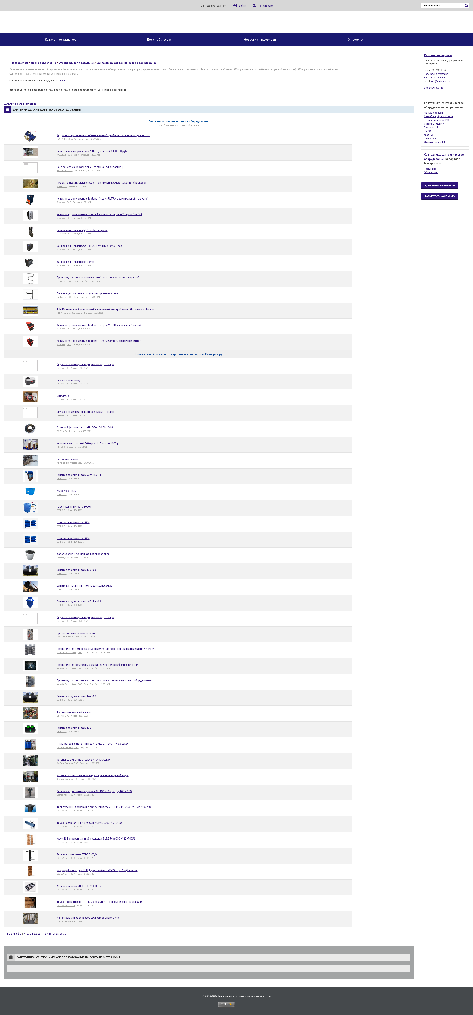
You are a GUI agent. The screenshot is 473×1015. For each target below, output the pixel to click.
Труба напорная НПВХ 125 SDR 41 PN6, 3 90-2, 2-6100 (89, 823)
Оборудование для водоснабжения (318, 69)
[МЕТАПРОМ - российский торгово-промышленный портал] (38, 22)
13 (39, 933)
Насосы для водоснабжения (216, 69)
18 (57, 933)
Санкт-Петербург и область (438, 116)
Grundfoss (63, 396)
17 (53, 933)
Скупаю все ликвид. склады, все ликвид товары (85, 364)
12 (35, 933)
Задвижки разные (68, 459)
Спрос (62, 80)
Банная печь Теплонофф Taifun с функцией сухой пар (89, 246)
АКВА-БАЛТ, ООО (64, 154)
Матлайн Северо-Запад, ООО (69, 652)
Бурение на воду (72, 69)
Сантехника (15, 73)
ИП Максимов (63, 463)
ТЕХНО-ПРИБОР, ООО (66, 139)
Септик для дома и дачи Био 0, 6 (76, 570)
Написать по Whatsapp (436, 73)
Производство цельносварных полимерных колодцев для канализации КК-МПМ (105, 649)
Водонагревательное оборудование (104, 69)
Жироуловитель (66, 490)
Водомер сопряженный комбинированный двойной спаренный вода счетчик (103, 135)
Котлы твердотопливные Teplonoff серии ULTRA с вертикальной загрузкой (102, 198)
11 (31, 933)
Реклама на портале (438, 55)
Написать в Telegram (435, 77)
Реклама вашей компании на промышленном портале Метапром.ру (178, 354)
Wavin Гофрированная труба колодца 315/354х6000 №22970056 (96, 838)
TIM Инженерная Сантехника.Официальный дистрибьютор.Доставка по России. (106, 309)
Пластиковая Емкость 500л (73, 522)
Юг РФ (427, 131)
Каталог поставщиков (60, 39)
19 (60, 933)
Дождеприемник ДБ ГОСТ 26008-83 (79, 886)
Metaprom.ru (225, 996)
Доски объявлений (160, 39)
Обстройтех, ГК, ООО (66, 794)
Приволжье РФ (432, 127)
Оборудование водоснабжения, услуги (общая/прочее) (265, 69)
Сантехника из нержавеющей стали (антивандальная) (90, 167)
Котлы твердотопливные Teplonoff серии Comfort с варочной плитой (99, 340)
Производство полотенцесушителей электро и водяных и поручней (98, 277)
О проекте (355, 39)
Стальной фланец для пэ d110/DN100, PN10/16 (85, 427)
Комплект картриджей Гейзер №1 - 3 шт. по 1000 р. (88, 443)
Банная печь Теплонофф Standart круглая (82, 230)
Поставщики (430, 168)
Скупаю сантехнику (69, 380)
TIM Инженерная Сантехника (69, 313)
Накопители (191, 69)
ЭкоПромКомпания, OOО (67, 747)
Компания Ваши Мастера (68, 636)
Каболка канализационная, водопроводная (83, 554)
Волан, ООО (62, 186)
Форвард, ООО (63, 557)
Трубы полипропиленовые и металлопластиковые (52, 73)
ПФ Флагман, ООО (64, 281)
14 (42, 933)
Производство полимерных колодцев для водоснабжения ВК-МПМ (97, 664)
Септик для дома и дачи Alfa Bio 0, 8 (79, 601)
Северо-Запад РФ (434, 123)
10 (27, 933)
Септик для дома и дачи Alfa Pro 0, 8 (79, 475)
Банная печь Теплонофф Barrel (75, 262)
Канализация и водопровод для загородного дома (88, 917)
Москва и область (433, 112)
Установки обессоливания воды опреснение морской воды (92, 775)
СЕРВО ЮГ (61, 478)
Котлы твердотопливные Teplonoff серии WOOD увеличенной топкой (99, 325)
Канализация (176, 69)
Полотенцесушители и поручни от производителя (87, 293)
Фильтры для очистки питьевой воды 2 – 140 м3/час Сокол (92, 743)
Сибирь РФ (430, 138)
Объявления (431, 172)
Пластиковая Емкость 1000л (74, 506)
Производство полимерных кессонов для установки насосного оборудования (104, 680)
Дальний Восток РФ (434, 142)
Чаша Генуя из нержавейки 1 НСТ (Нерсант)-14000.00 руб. (92, 151)
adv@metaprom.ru (441, 81)
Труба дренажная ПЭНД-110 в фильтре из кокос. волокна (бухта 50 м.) (100, 901)
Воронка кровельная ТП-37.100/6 (77, 854)
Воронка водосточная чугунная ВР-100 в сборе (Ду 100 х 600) (94, 791)
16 (50, 933)
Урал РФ (428, 134)
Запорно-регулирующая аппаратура (146, 69)
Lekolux (60, 921)
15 (46, 933)
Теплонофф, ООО (64, 202)
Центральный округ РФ (436, 120)
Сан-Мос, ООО (63, 368)
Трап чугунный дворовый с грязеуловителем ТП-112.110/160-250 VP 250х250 (104, 807)
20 (64, 933)
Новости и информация (261, 39)
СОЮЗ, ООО (62, 431)
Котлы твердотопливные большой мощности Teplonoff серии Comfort (99, 214)
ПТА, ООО (61, 447)
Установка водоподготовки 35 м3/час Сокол (83, 759)
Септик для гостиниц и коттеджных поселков (84, 585)
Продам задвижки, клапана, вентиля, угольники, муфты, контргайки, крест (101, 182)
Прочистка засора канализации (76, 633)
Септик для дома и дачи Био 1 (75, 728)
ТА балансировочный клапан (74, 712)
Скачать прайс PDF (434, 87)
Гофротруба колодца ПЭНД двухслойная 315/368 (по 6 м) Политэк (97, 870)
